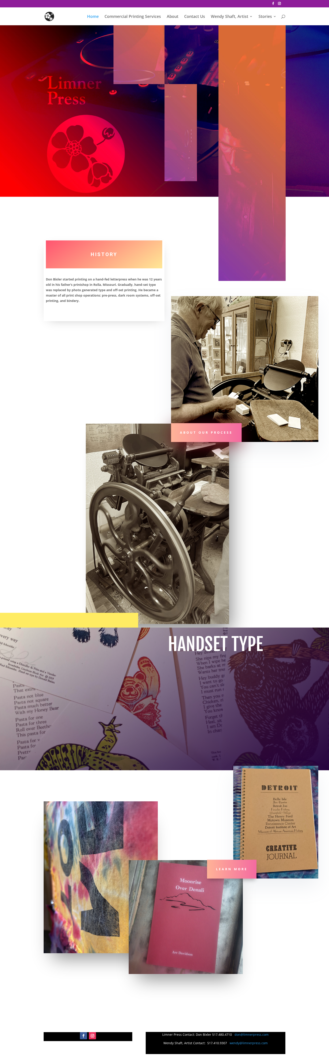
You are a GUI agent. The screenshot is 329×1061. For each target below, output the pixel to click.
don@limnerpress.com (252, 1034)
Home (93, 17)
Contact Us (194, 17)
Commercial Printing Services (133, 17)
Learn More (232, 869)
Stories (265, 17)
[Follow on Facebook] (83, 1035)
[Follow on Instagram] (92, 1035)
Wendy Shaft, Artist (229, 17)
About (172, 17)
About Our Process (206, 433)
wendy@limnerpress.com (249, 1043)
